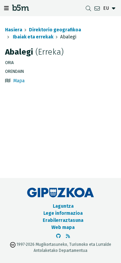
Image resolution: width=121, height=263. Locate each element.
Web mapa (63, 227)
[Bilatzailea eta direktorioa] (88, 8)
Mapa (19, 81)
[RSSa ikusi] (68, 236)
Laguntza (63, 206)
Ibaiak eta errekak (32, 37)
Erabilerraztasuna (63, 220)
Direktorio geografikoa (55, 30)
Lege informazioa (63, 213)
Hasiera (13, 30)
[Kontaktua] (97, 8)
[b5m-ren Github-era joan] (58, 236)
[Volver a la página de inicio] (20, 9)
